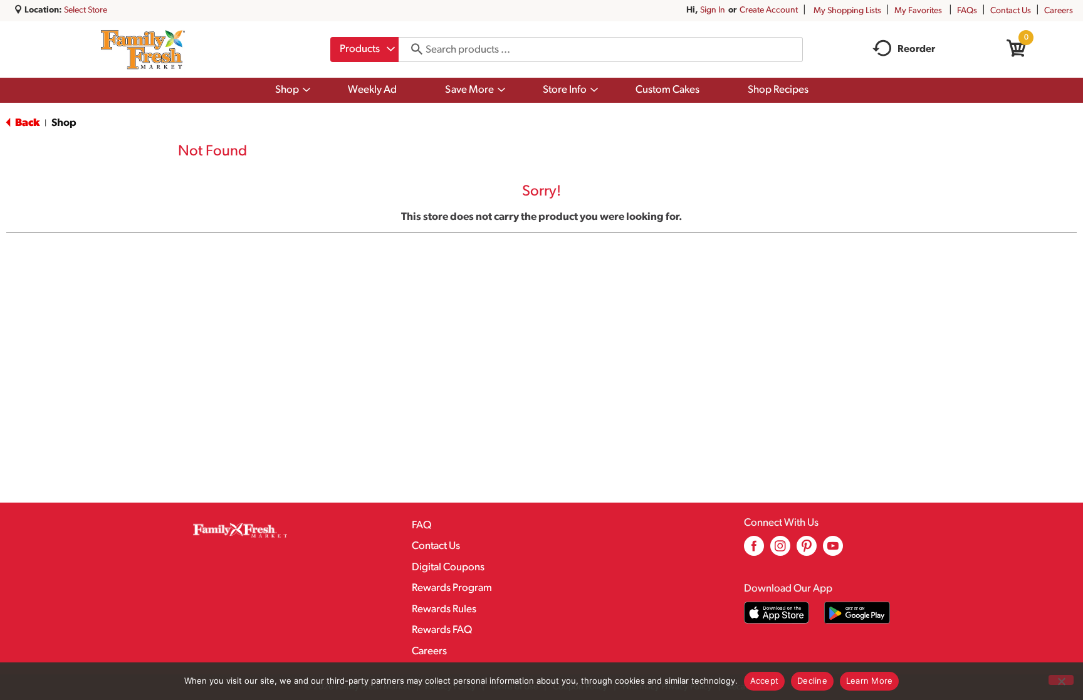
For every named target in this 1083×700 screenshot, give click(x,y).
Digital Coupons (448, 567)
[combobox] (364, 49)
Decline (812, 681)
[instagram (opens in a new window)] (780, 550)
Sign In (712, 10)
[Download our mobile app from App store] (777, 612)
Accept (764, 681)
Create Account (769, 10)
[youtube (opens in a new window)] (833, 550)
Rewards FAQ (442, 630)
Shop (63, 123)
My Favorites (918, 11)
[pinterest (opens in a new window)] (807, 550)
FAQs (967, 11)
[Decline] (1061, 680)
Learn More (869, 681)
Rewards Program (452, 588)
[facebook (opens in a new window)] (754, 550)
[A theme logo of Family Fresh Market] (142, 49)
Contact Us (1010, 11)
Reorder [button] (916, 49)
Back (26, 123)
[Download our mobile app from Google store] (857, 612)
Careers (1058, 11)
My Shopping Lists (847, 11)
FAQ (421, 525)
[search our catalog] (412, 49)
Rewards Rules (444, 609)
